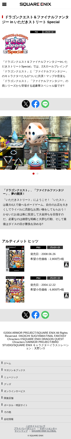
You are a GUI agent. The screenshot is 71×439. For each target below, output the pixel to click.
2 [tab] (37, 174)
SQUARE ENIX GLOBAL (44, 431)
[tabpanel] (35, 143)
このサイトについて (35, 426)
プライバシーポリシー (25, 428)
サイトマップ (21, 431)
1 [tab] (34, 174)
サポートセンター (48, 428)
